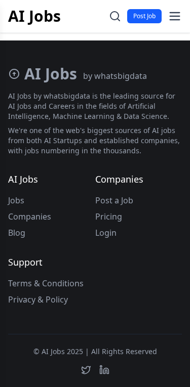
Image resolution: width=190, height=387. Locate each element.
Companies (29, 216)
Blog (16, 232)
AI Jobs (34, 16)
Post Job (144, 16)
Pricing (108, 216)
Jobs (16, 200)
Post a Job (114, 200)
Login (106, 232)
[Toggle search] (115, 16)
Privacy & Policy (38, 299)
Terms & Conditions (46, 283)
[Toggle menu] (175, 16)
